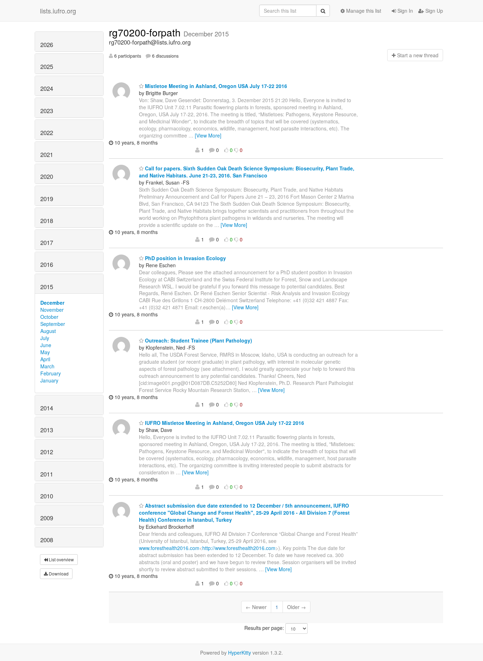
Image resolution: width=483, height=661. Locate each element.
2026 (46, 44)
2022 (46, 132)
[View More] (208, 135)
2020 (46, 176)
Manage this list (363, 10)
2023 (46, 110)
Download (58, 574)
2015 (46, 286)
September (52, 323)
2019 (46, 198)
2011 (46, 474)
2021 (46, 154)
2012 (46, 452)
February (50, 373)
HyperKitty (239, 652)
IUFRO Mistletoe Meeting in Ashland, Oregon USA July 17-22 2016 (224, 422)
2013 (46, 430)
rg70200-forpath (146, 32)
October (49, 316)
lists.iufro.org (58, 10)
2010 (46, 496)
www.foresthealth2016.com (169, 547)
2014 (46, 408)
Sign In (404, 10)
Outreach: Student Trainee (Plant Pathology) (198, 340)
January (49, 380)
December (52, 302)
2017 (46, 242)
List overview (61, 559)
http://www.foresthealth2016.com (238, 547)
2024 (46, 88)
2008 (46, 540)
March (47, 366)
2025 (46, 66)
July (44, 337)
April (45, 359)
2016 (46, 264)
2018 (46, 220)
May (45, 352)
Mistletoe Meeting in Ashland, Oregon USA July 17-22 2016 (215, 85)
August (48, 330)
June (45, 345)
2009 (46, 518)
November (52, 309)
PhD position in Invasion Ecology (185, 258)
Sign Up (433, 10)
